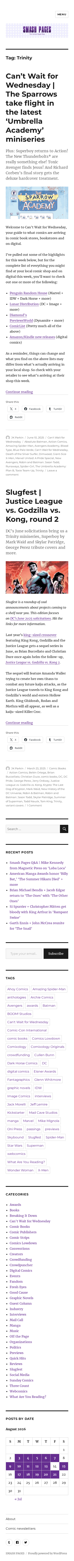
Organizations (21, 1342)
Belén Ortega (37, 772)
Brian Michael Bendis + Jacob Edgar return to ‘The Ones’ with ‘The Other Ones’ (39, 895)
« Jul (18, 1499)
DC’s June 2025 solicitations (30, 618)
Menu (61, 14)
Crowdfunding (21, 1260)
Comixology (16, 1047)
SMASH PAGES (15, 1553)
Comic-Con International (27, 1030)
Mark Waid (33, 788)
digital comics (18, 1071)
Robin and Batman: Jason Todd (39, 462)
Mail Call (16, 1320)
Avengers (14, 1005)
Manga (15, 1325)
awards (32, 1005)
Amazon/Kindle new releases (32, 337)
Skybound (15, 1137)
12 (37, 1466)
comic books (49, 776)
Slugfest (34, 1137)
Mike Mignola (48, 1121)
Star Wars (14, 1145)
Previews (16, 1353)
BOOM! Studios (19, 1014)
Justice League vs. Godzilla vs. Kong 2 (33, 662)
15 (64, 1466)
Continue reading (19, 392)
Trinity (40, 470)
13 (46, 1466)
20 (46, 1474)
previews (52, 1129)
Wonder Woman (20, 1170)
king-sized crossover (39, 635)
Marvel (28, 1121)
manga (13, 1121)
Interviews (18, 1314)
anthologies (16, 997)
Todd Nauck (31, 801)
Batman (49, 1005)
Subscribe (56, 954)
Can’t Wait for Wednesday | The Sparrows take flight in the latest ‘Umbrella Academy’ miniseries (32, 107)
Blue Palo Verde (23, 449)
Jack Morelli (16, 1104)
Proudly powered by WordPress (47, 1553)
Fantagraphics (18, 1080)
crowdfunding (18, 1055)
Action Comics (57, 441)
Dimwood (45, 454)
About (11, 1519)
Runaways (12, 466)
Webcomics (18, 1391)
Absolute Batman (35, 441)
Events (15, 1276)
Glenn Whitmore (47, 1080)
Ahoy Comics (17, 989)
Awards (15, 1205)
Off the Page (19, 1336)
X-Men (43, 1170)
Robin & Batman (33, 793)
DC (60, 776)
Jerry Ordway (40, 780)
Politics (15, 1347)
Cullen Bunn (44, 1055)
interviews (43, 1096)
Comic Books (57, 768)
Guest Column (21, 1303)
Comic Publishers (23, 1232)
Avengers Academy (47, 445)
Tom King (46, 801)
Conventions (20, 1249)
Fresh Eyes (18, 1287)
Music (14, 1331)
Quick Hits (18, 1358)
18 (28, 1474)
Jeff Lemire (39, 1104)
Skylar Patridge (43, 797)
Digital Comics (21, 1270)
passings (33, 1129)
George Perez (22, 780)
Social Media (19, 1375)
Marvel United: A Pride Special (34, 458)
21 (54, 1474)
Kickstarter (15, 1112)
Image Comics (18, 1096)
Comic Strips (19, 1238)
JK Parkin (17, 437)
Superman (35, 1145)
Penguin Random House (28, 293)
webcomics (16, 1154)
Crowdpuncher (21, 1265)
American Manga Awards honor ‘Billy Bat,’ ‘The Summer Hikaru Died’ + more (39, 879)
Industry (16, 1309)
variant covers (14, 805)
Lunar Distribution (24, 304)
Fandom (16, 1281)
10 (19, 1466)
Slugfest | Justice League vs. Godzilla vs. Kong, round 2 (34, 506)
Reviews (16, 1364)
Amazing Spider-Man (19, 445)
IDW (38, 1088)
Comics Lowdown (46, 1038)
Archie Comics (42, 997)
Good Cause (19, 1292)
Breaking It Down (23, 1216)
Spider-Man (55, 1137)
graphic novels (18, 1088)
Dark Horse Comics (22, 1063)
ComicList (17, 326)
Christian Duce (30, 776)
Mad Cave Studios (43, 1112)
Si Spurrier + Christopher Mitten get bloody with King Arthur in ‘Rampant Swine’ (39, 912)
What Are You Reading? (26, 1162)
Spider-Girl (27, 466)
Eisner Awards (45, 1071)
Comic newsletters (21, 1528)
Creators (16, 1254)
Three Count (19, 1386)
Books (14, 1210)
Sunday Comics (21, 1380)
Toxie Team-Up (24, 470)
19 (37, 1474)
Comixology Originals (47, 1047)
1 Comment (34, 805)
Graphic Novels (21, 1298)
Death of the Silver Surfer (22, 454)
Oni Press (14, 1129)
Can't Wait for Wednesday (51, 449)
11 (28, 1466)
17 (19, 1474)
